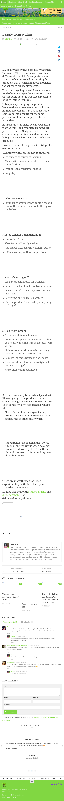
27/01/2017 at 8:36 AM (22, 671)
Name (6, 698)
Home (3, 2)
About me (12, 2)
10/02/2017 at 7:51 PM (34, 645)
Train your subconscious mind (14, 23)
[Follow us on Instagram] (56, 784)
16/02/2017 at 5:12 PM (22, 636)
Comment (8, 686)
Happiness (6, 19)
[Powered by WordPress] (11, 795)
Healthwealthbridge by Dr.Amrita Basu (17, 645)
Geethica (8, 39)
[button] (26, 770)
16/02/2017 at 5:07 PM (19, 626)
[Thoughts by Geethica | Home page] (5, 10)
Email (35, 698)
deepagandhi (10, 662)
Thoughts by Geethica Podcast (30, 2)
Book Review (18, 19)
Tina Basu (9, 626)
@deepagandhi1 (11, 495)
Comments (11, 622)
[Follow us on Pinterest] (58, 784)
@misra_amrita (37, 491)
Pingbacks (26, 622)
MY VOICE (6, 27)
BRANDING (44, 778)
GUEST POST (8, 778)
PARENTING (57, 778)
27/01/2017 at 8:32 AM (21, 662)
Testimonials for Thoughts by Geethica (16, 6)
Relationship (30, 19)
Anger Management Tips (40, 23)
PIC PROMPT (21, 778)
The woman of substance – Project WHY (10, 597)
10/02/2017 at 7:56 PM (22, 654)
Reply (8, 633)
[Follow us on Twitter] (54, 784)
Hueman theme (10, 797)
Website (7, 704)
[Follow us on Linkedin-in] (61, 784)
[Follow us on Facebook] (52, 784)
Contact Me (49, 2)
